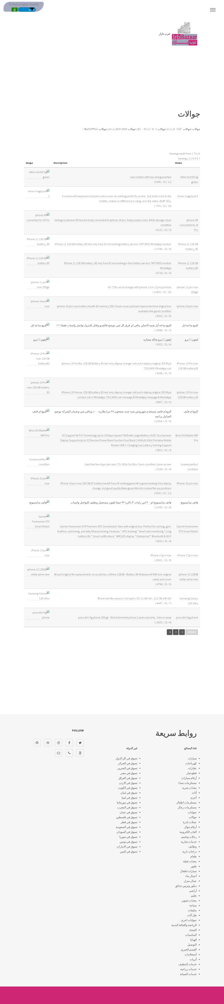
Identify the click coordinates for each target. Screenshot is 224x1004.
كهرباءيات (191, 763)
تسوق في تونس (128, 841)
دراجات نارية (189, 851)
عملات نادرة (190, 822)
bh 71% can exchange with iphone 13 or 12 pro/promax (139, 287)
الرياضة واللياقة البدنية (184, 925)
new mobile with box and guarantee (150, 177)
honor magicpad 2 (187, 196)
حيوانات (192, 812)
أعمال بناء (191, 876)
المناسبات (191, 934)
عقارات (192, 768)
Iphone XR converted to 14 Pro (189, 225)
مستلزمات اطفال (186, 802)
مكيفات (192, 910)
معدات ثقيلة (190, 861)
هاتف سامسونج (189, 502)
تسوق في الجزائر (127, 763)
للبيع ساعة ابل (190, 325)
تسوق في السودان (127, 832)
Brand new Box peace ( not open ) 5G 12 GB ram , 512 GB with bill (134, 598)
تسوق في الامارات (127, 846)
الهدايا (193, 939)
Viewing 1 (183, 158)
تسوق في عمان (128, 812)
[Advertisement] (112, 79)
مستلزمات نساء (187, 783)
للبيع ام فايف (191, 411)
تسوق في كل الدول (126, 758)
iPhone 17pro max (187, 555)
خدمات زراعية (188, 969)
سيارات (192, 758)
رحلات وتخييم (189, 836)
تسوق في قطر (129, 822)
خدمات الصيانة (188, 974)
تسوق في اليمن (128, 851)
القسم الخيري (189, 949)
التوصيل (192, 944)
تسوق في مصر (128, 773)
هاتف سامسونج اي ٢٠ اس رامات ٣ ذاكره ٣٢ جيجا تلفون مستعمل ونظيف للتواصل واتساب (121, 502)
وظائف (192, 846)
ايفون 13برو (191, 339)
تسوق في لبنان (128, 792)
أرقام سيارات (189, 778)
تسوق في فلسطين (126, 817)
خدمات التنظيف (187, 964)
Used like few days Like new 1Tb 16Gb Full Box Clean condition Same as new (128, 464)
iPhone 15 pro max (187, 483)
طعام (193, 856)
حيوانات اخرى (189, 920)
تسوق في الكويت (127, 787)
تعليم (194, 895)
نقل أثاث (192, 915)
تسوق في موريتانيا (127, 802)
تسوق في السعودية (126, 827)
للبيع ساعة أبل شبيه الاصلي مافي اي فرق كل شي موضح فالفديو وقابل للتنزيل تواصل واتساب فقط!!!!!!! (113, 325)
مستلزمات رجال (187, 807)
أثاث (194, 792)
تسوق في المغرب (127, 807)
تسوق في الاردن (128, 783)
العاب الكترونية (188, 832)
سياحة (193, 905)
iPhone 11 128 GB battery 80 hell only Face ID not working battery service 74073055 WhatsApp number (113, 244)
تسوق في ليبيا (129, 797)
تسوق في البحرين (127, 768)
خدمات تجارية (189, 841)
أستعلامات (191, 954)
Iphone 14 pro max (187, 306)
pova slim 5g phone (187, 617)
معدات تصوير (189, 900)
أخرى (193, 797)
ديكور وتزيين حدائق (186, 885)
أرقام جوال (190, 827)
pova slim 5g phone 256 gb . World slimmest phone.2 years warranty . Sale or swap (124, 617)
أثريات (193, 959)
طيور (194, 866)
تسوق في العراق (128, 778)
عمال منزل (190, 881)
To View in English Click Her (24, 4)
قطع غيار (191, 773)
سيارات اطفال (188, 871)
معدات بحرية (189, 787)
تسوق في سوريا (128, 836)
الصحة (193, 930)
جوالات (193, 817)
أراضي (193, 890)
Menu (212, 10)
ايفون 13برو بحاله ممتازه (157, 339)
